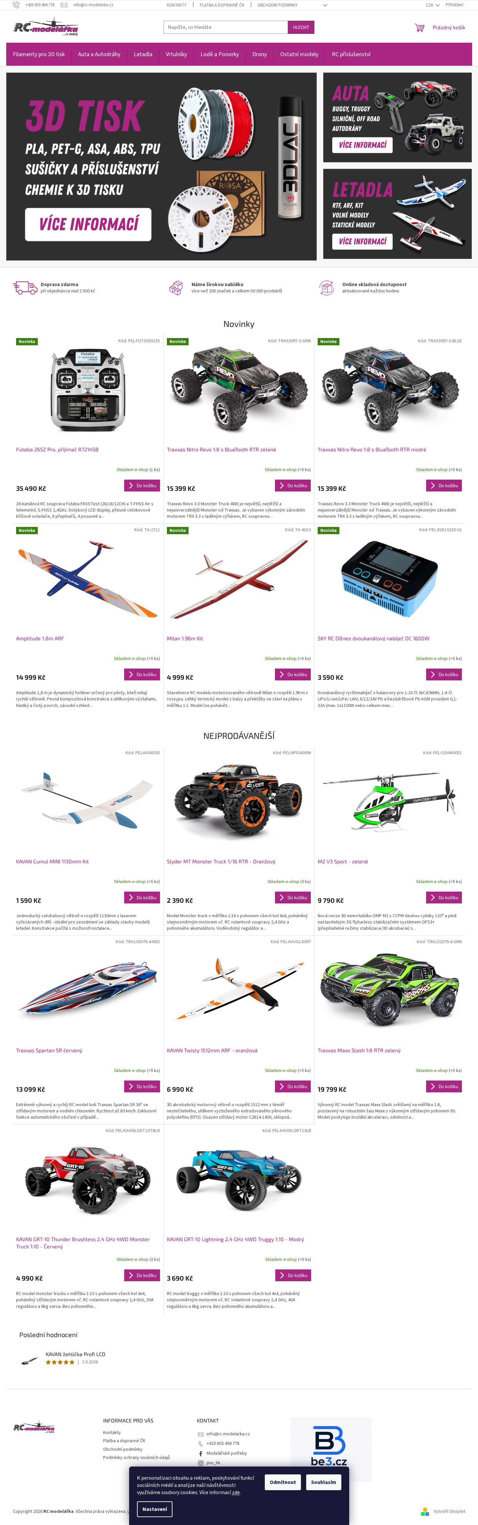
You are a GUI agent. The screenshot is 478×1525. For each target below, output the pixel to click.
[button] (29, 167)
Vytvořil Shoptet (450, 1511)
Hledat (301, 27)
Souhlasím (323, 1482)
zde (236, 1492)
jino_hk (213, 1463)
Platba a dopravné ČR (222, 5)
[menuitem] (38, 58)
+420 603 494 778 (223, 1443)
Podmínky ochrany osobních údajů (136, 1457)
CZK (430, 5)
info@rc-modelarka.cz (228, 1434)
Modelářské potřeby (227, 1453)
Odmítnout (283, 1482)
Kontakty (177, 5)
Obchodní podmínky (278, 5)
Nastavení (155, 1509)
